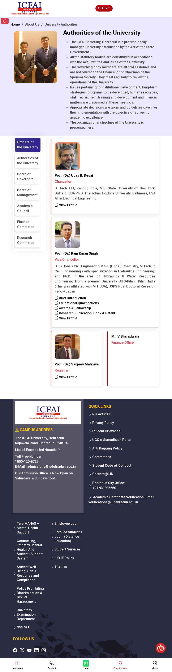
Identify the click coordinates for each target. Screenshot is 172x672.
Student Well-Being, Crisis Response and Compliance (28, 573)
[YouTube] (29, 650)
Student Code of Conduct (111, 465)
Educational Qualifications (78, 303)
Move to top (84, 652)
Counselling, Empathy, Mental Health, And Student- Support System (30, 549)
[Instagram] (44, 650)
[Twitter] (22, 650)
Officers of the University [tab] (27, 144)
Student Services (68, 549)
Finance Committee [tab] (25, 224)
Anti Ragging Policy (107, 448)
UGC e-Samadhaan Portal (112, 440)
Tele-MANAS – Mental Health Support (28, 528)
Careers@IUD (102, 474)
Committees (101, 457)
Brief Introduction (72, 298)
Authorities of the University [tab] (27, 160)
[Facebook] (15, 650)
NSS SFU (23, 627)
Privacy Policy (103, 423)
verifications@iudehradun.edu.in (113, 502)
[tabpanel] (105, 261)
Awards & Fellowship (74, 308)
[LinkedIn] (36, 650)
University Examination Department (26, 614)
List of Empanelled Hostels (36, 450)
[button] (5, 21)
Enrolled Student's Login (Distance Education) (68, 536)
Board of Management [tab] (27, 192)
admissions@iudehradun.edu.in (51, 467)
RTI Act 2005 (101, 414)
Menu (155, 668)
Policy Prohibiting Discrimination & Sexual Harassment (30, 595)
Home (15, 24)
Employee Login (67, 524)
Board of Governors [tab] (25, 176)
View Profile (67, 205)
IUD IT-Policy (64, 558)
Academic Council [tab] (25, 208)
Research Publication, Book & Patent (86, 313)
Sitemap (61, 566)
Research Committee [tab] (25, 240)
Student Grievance (106, 431)
